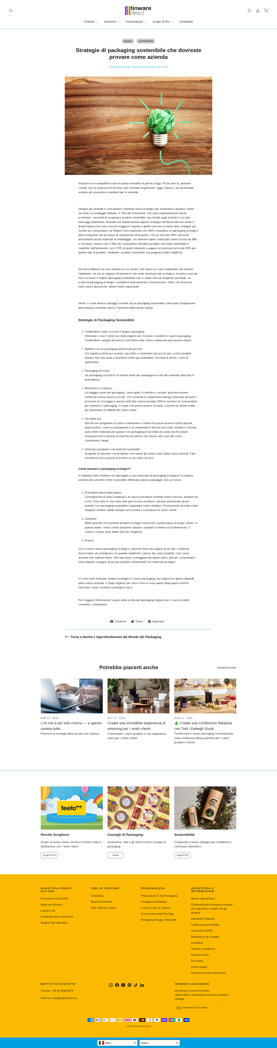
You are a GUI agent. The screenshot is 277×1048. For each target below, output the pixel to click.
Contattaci (186, 21)
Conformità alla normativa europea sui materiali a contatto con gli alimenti (212, 908)
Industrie (110, 21)
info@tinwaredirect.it (64, 998)
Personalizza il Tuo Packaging (159, 895)
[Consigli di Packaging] (139, 808)
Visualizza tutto (226, 667)
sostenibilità (145, 41)
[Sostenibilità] (205, 808)
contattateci (99, 604)
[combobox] (117, 1043)
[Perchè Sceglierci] (72, 808)
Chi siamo (197, 961)
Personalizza (135, 21)
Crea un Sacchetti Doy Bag (157, 913)
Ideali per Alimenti (51, 904)
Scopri (115, 855)
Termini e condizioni (203, 949)
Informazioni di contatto (205, 936)
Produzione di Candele (54, 898)
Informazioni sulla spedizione (208, 973)
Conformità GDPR (202, 930)
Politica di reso (200, 954)
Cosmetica (97, 895)
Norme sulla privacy (203, 898)
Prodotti (89, 21)
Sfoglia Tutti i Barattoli (54, 922)
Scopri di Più (162, 21)
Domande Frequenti (203, 918)
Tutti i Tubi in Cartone (104, 907)
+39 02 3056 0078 (62, 990)
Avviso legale (199, 967)
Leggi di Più (182, 855)
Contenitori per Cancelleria (57, 916)
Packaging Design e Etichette (158, 920)
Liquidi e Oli (48, 910)
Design (128, 41)
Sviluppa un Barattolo (154, 901)
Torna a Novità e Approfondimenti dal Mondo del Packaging (115, 637)
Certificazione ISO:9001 (205, 924)
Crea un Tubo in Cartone (156, 907)
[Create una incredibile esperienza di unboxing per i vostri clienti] (139, 696)
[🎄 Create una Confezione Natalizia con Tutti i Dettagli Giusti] (205, 696)
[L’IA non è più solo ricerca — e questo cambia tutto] (72, 696)
